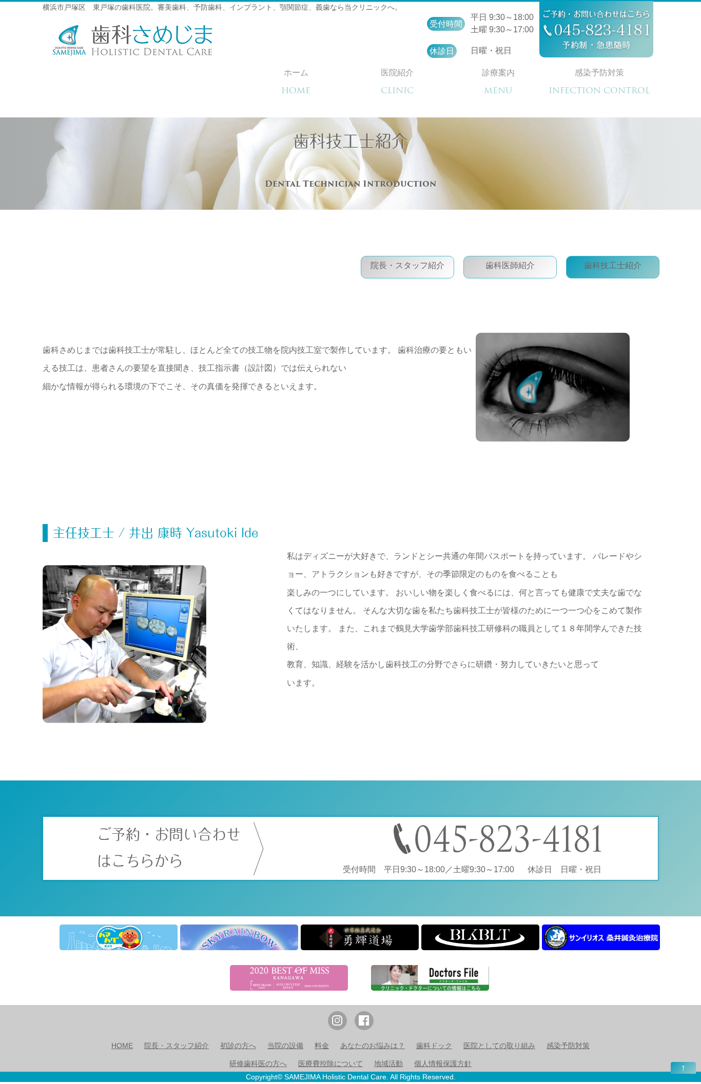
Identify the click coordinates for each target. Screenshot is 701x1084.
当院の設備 (285, 1045)
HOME (122, 1045)
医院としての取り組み (499, 1045)
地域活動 (388, 1063)
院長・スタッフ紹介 (407, 265)
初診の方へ (238, 1045)
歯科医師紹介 (510, 265)
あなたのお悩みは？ (372, 1045)
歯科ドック (434, 1045)
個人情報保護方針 (443, 1063)
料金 (322, 1045)
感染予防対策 (568, 1045)
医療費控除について (330, 1063)
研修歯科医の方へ (258, 1063)
